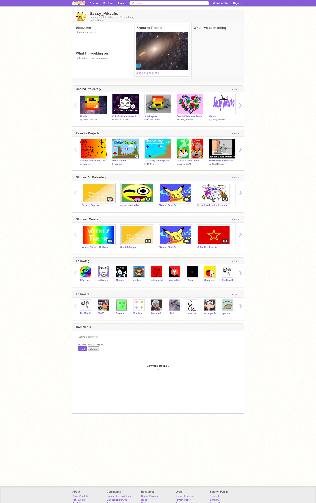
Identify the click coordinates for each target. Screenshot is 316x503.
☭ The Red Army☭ (207, 247)
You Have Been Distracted (222, 160)
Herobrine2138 (193, 313)
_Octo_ (190, 280)
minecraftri (157, 280)
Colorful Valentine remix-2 (125, 116)
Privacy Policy (183, 499)
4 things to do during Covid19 (93, 160)
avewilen (87, 163)
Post (82, 349)
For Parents (78, 499)
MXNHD (151, 163)
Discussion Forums (117, 499)
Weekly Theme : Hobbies (95, 247)
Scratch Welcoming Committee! (213, 205)
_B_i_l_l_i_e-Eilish (175, 313)
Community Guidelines (119, 496)
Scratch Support (90, 205)
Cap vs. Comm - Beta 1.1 (189, 160)
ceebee (137, 280)
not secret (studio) (129, 205)
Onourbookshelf (210, 280)
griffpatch (103, 280)
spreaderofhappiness (228, 313)
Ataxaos (120, 280)
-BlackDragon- (218, 163)
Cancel (93, 349)
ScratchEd (215, 496)
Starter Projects (149, 496)
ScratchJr (215, 499)
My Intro (213, 116)
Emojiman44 (139, 313)
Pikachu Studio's (167, 205)
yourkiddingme (175, 280)
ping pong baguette (147, 73)
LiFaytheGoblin (86, 280)
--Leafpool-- (210, 313)
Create (94, 3)
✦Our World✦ (119, 160)
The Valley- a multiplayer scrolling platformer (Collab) (157, 160)
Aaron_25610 (185, 163)
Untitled (84, 116)
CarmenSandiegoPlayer (157, 313)
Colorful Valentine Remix (189, 116)
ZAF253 (118, 163)
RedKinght (227, 280)
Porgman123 (122, 313)
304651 (102, 313)
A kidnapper (150, 116)
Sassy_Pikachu (90, 119)
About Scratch (80, 496)
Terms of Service (185, 496)
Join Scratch (221, 3)
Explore (107, 3)
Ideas (121, 3)
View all (236, 89)
